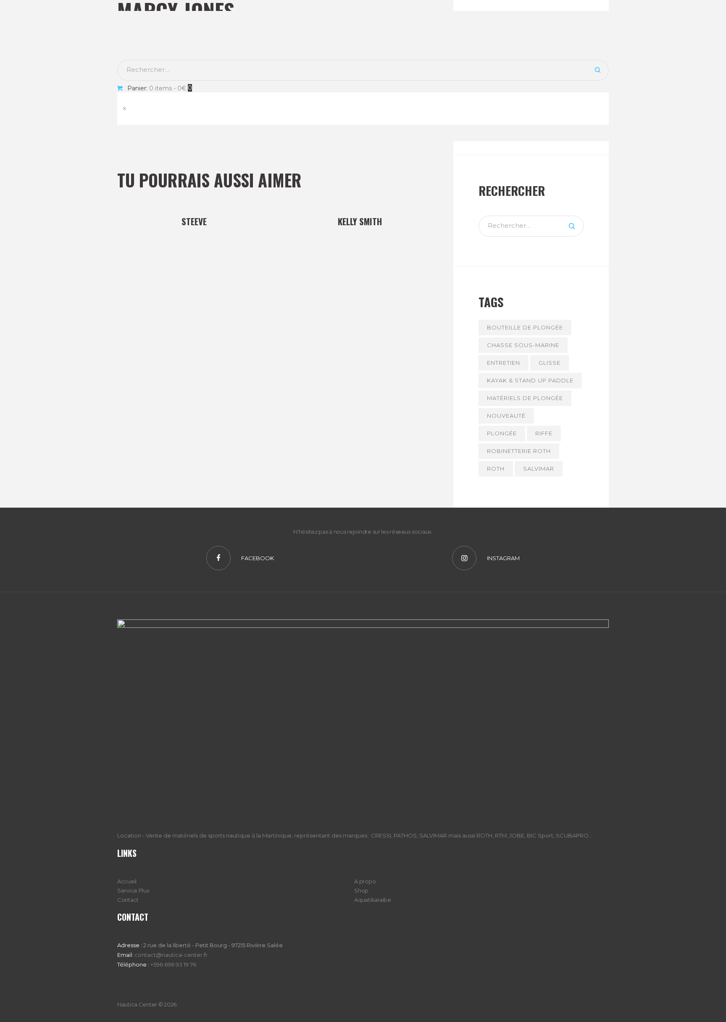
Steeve (194, 221)
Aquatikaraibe (372, 899)
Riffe (543, 433)
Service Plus (133, 890)
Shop (361, 890)
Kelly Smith (360, 221)
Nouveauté (506, 415)
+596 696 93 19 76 (173, 964)
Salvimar (538, 468)
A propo (365, 881)
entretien (503, 362)
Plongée (502, 433)
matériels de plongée (525, 398)
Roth (496, 468)
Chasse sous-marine (523, 345)
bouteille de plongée (525, 327)
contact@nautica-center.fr (171, 954)
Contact (128, 899)
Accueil (127, 881)
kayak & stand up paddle (530, 380)
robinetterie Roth (519, 451)
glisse (549, 362)
